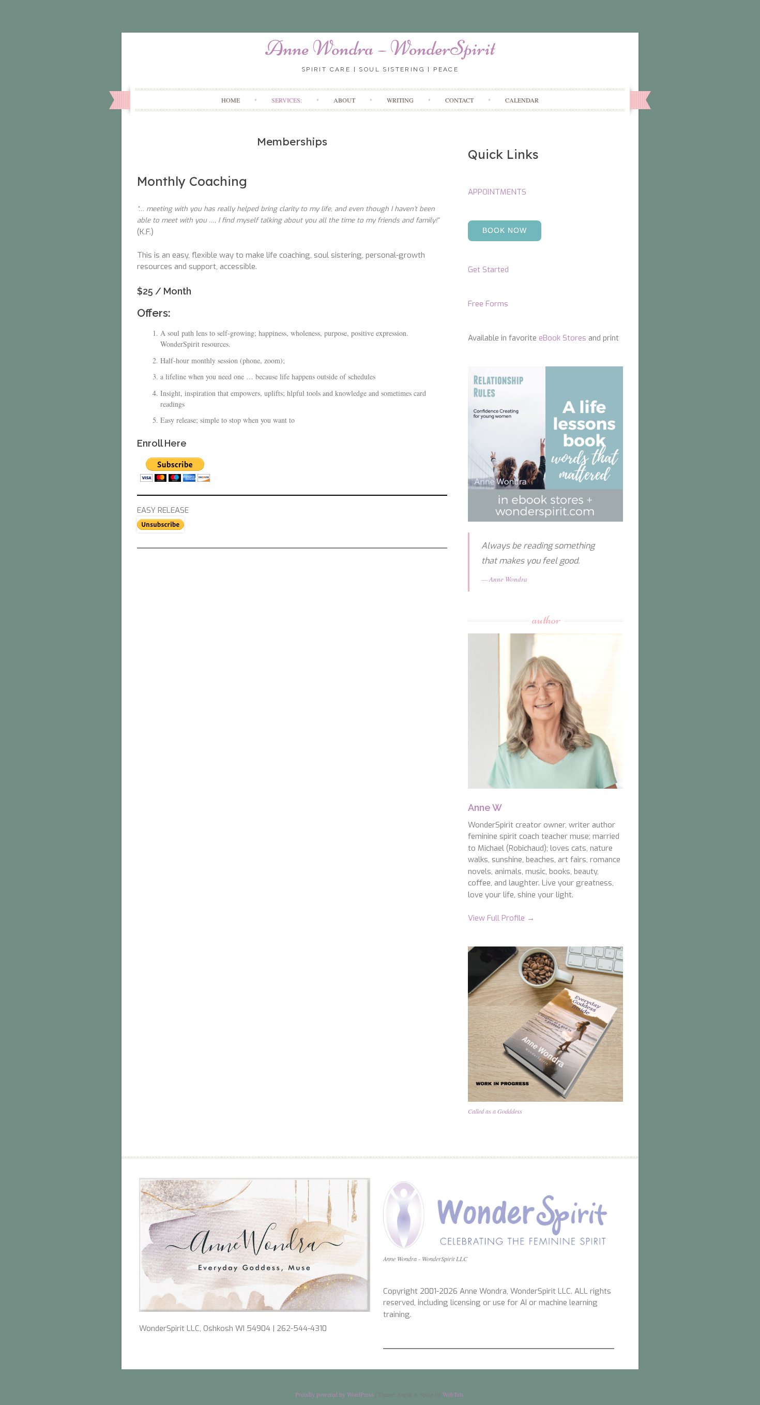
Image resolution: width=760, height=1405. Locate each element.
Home (230, 100)
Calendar (522, 100)
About (344, 100)
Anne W (485, 807)
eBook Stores (562, 338)
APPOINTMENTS (497, 192)
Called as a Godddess (495, 1111)
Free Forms (488, 304)
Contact (459, 100)
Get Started (488, 269)
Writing (400, 100)
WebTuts (453, 1394)
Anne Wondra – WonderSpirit (380, 48)
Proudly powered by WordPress (334, 1394)
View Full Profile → (501, 918)
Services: (286, 100)
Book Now (504, 230)
